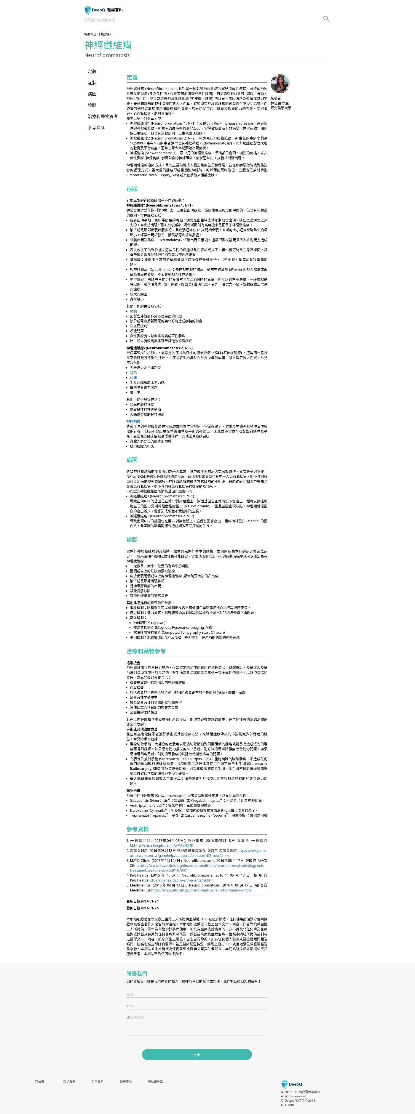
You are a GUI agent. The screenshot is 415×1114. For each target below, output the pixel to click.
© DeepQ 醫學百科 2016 (298, 1100)
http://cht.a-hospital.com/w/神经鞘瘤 (163, 845)
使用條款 (126, 1082)
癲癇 (133, 311)
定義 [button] (92, 71)
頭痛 (133, 377)
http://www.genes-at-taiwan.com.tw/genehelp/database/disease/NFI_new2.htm (198, 853)
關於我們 (69, 1082)
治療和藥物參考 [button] (103, 116)
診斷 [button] (92, 105)
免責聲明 (97, 1082)
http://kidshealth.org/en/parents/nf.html (181, 880)
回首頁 (39, 1082)
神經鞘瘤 (133, 421)
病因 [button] (92, 94)
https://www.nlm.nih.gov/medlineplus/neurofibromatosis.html (201, 890)
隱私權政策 (155, 1082)
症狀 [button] (92, 83)
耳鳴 (133, 372)
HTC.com (287, 1105)
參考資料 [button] (96, 128)
